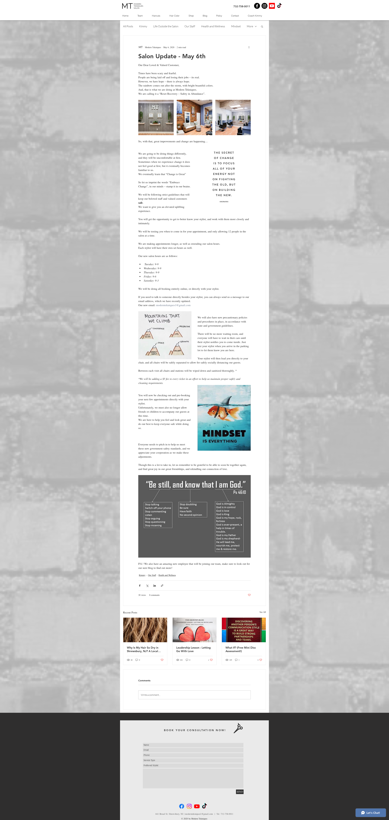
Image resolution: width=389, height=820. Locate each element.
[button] (262, 26)
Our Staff (189, 26)
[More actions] (249, 47)
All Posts (128, 26)
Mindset (236, 26)
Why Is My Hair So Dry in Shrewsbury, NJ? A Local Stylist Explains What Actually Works (142, 649)
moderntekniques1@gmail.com (199, 813)
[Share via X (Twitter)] (147, 585)
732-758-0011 (241, 6)
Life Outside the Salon (165, 26)
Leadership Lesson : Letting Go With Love (193, 649)
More (250, 26)
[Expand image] (156, 117)
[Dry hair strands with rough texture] (145, 630)
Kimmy (143, 26)
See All (263, 612)
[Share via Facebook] (139, 585)
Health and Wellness (213, 26)
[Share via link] (162, 585)
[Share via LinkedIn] (154, 585)
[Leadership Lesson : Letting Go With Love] (195, 630)
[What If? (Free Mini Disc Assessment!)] (244, 630)
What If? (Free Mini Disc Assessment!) (240, 649)
